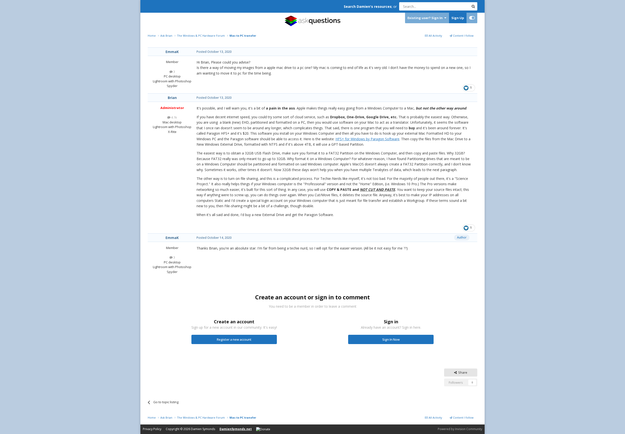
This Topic (455, 6)
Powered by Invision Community (460, 429)
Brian (172, 97)
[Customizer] (472, 18)
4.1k (173, 117)
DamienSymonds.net (235, 429)
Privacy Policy (152, 429)
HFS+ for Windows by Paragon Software (367, 139)
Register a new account (234, 339)
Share (462, 372)
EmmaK (172, 51)
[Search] (473, 6)
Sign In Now (391, 339)
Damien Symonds (203, 429)
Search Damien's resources (368, 6)
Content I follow (463, 35)
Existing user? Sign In (425, 18)
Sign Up (457, 18)
